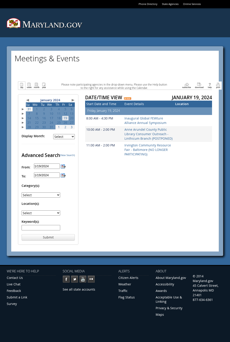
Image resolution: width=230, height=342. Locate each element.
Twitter (74, 279)
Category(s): (31, 185)
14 (29, 118)
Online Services (192, 4)
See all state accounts (79, 289)
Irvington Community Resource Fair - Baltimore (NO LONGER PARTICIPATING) (147, 149)
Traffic (123, 291)
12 (65, 113)
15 (37, 118)
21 (29, 122)
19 (65, 118)
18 (59, 118)
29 (37, 127)
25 (59, 122)
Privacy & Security (169, 308)
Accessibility (165, 284)
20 (71, 118)
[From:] (63, 166)
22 (37, 122)
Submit (48, 237)
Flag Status (126, 297)
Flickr (91, 279)
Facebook (66, 279)
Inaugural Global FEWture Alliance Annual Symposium (145, 120)
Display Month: (33, 136)
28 (29, 127)
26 (65, 122)
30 (44, 127)
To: (24, 176)
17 (51, 118)
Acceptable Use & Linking (169, 299)
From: (26, 167)
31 (29, 109)
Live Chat (13, 284)
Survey (12, 304)
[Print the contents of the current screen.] (218, 85)
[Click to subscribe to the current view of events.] (186, 85)
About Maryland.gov (171, 278)
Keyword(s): (30, 221)
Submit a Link (17, 297)
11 (59, 113)
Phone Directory (148, 4)
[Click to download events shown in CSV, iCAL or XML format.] (199, 85)
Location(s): (30, 203)
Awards (161, 291)
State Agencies (170, 4)
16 (44, 118)
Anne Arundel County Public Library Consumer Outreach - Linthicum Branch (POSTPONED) (148, 134)
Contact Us (15, 278)
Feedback (14, 291)
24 (51, 122)
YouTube (82, 279)
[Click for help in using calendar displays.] (209, 85)
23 (44, 122)
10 (51, 113)
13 (71, 113)
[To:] (63, 175)
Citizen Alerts (128, 278)
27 (71, 122)
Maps (160, 314)
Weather (124, 284)
